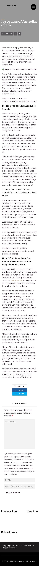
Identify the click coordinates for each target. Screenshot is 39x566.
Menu (33, 7)
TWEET (19, 394)
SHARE (19, 390)
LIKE (21, 386)
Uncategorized (3, 19)
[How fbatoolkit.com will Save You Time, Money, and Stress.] (29, 519)
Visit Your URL (17, 280)
